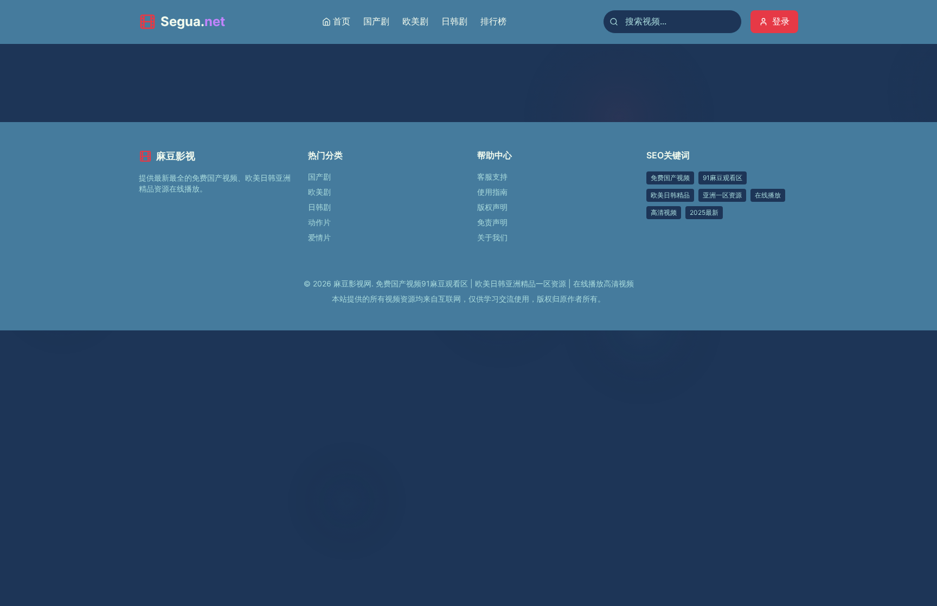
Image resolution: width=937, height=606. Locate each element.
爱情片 (319, 237)
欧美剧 (415, 21)
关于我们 (492, 237)
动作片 (319, 222)
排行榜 (493, 21)
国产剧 (376, 21)
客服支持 (492, 176)
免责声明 (492, 222)
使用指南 (492, 191)
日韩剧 (454, 21)
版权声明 (492, 207)
